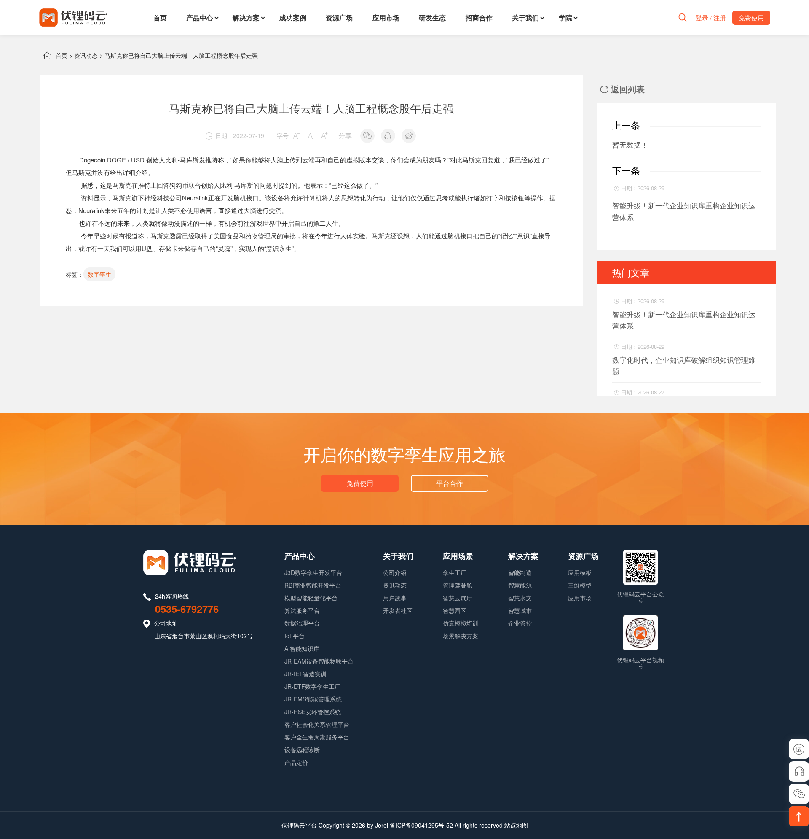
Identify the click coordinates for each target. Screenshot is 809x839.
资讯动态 (86, 55)
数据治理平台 (302, 623)
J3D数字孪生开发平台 (313, 572)
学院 (565, 17)
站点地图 (516, 825)
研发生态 (432, 17)
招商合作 (479, 17)
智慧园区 (454, 610)
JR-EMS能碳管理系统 (313, 699)
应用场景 (458, 555)
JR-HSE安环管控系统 (312, 711)
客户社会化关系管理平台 (316, 724)
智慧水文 (520, 598)
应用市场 (385, 17)
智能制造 (520, 572)
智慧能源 (520, 585)
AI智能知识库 (301, 648)
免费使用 (359, 483)
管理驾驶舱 (457, 585)
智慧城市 (520, 610)
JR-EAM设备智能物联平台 (319, 661)
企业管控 (520, 623)
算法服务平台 (302, 610)
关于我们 (525, 17)
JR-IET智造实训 (305, 673)
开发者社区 (398, 610)
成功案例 (292, 17)
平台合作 (449, 483)
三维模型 (580, 585)
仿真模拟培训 (460, 623)
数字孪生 (99, 274)
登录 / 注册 (711, 17)
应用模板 (580, 572)
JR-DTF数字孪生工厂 (312, 686)
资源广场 (339, 17)
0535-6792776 (187, 609)
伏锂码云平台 (299, 825)
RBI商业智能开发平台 (312, 585)
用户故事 (395, 598)
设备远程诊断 (302, 749)
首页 (160, 17)
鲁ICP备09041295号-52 (421, 825)
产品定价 (296, 762)
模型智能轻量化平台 (311, 598)
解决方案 (246, 17)
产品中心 (199, 17)
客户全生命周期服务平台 (316, 737)
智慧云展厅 (457, 598)
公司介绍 (395, 572)
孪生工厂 (454, 572)
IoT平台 (294, 635)
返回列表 (622, 89)
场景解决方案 (460, 635)
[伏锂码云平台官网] (73, 17)
